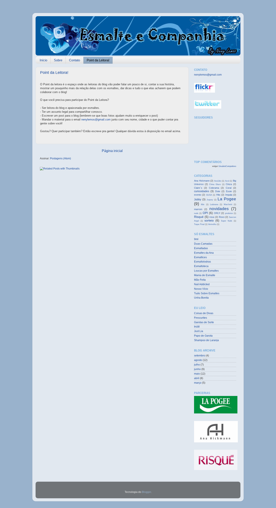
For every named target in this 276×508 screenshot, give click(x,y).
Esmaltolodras (202, 261)
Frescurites (200, 317)
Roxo (221, 217)
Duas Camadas (203, 243)
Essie (229, 191)
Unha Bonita (201, 297)
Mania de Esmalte (204, 275)
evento (197, 194)
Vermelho (212, 224)
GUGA (209, 195)
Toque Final (199, 224)
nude (196, 213)
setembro (199, 355)
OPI (205, 213)
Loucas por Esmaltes (206, 270)
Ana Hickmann (202, 180)
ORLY (217, 213)
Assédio (217, 181)
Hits (218, 194)
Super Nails (226, 221)
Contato (74, 60)
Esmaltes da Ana (204, 252)
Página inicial (112, 151)
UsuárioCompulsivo (227, 166)
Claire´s (198, 188)
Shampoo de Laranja (206, 340)
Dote (217, 191)
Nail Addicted (202, 284)
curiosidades (201, 191)
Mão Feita (200, 279)
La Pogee (227, 199)
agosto (198, 360)
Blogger (146, 492)
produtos (229, 213)
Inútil (197, 326)
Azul (227, 181)
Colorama (214, 188)
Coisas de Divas (203, 313)
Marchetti (228, 204)
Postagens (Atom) (60, 158)
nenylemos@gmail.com (96, 119)
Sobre (58, 60)
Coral (228, 188)
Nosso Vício (201, 288)
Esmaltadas (201, 248)
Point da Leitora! (98, 60)
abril (196, 378)
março (197, 382)
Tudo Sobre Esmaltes (206, 293)
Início (43, 60)
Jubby (197, 199)
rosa (211, 217)
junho (197, 369)
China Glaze (215, 184)
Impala (228, 194)
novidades (219, 208)
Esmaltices (200, 257)
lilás (202, 204)
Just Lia (198, 331)
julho (197, 364)
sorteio (209, 220)
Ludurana (214, 204)
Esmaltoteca (201, 266)
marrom (198, 209)
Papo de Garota (203, 335)
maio (197, 373)
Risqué (199, 216)
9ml (196, 239)
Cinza (229, 184)
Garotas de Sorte (204, 322)
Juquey (210, 200)
